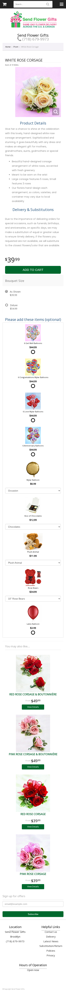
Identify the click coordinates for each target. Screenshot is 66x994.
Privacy (51, 955)
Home (7, 46)
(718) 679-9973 (35, 39)
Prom (15, 46)
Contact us (51, 931)
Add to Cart (33, 270)
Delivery (51, 936)
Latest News (50, 941)
